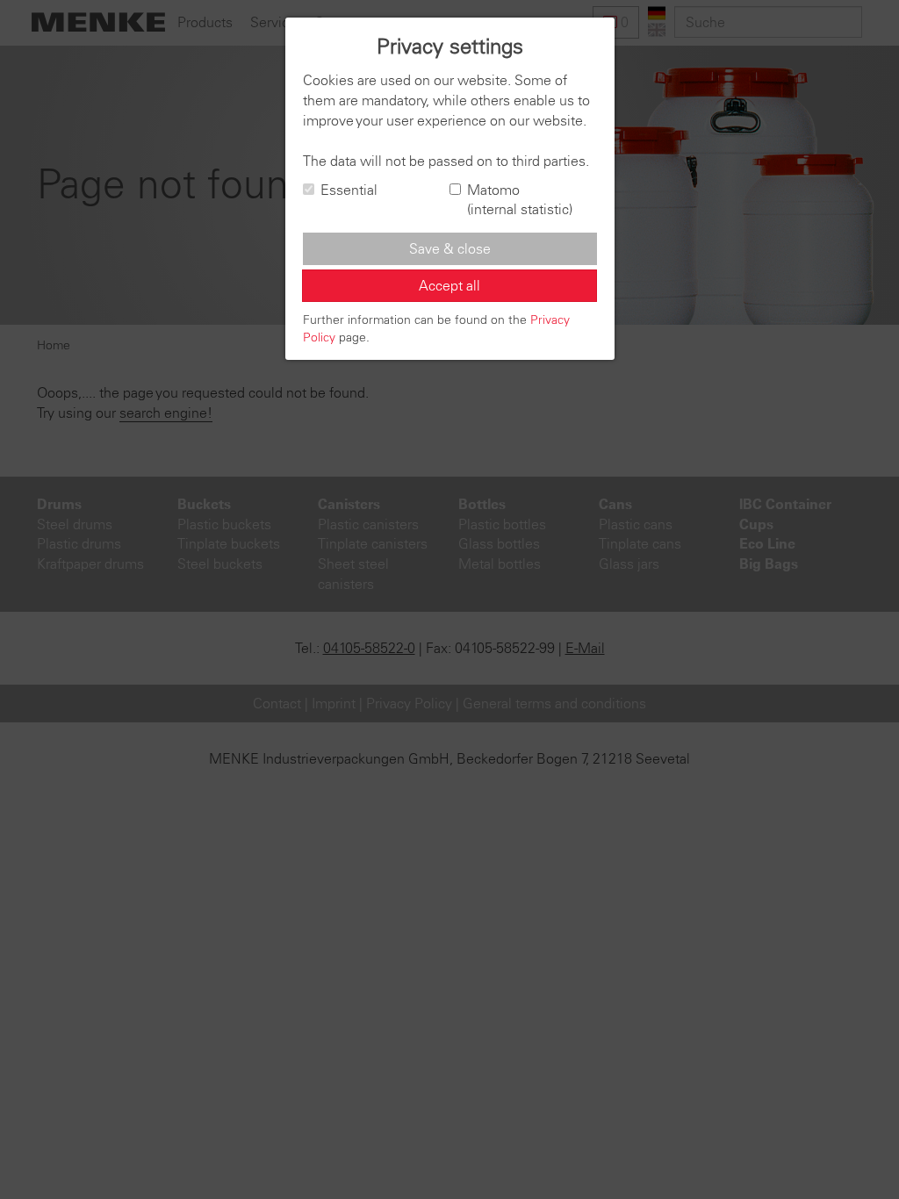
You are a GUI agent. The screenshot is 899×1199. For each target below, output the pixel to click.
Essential (349, 189)
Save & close (450, 248)
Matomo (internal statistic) (519, 200)
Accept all (449, 285)
